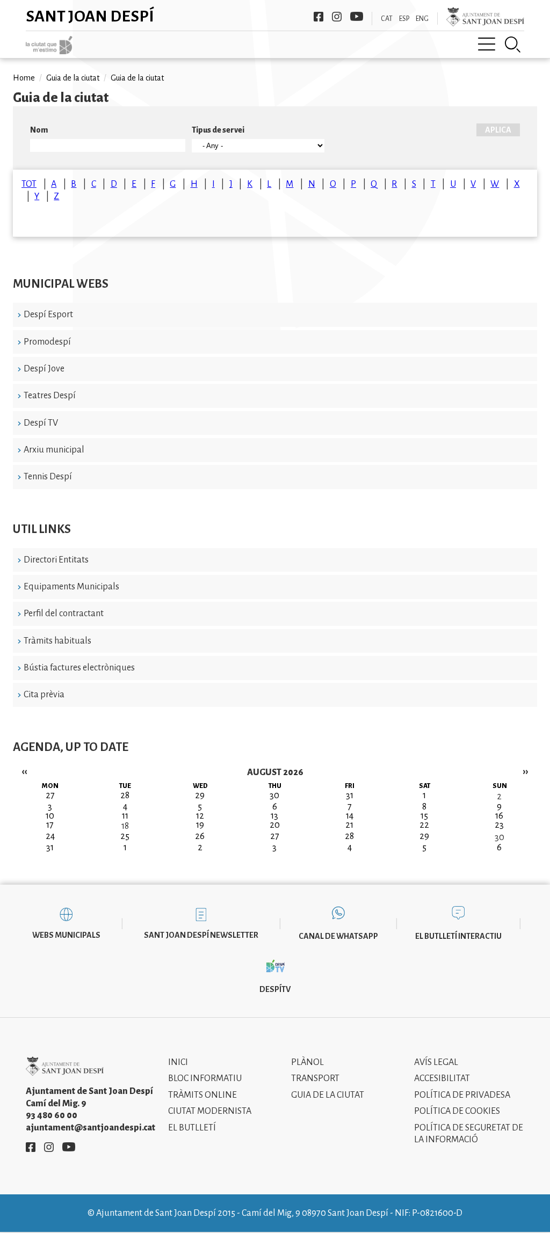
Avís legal (436, 1062)
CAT (387, 19)
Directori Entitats (56, 560)
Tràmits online (202, 1095)
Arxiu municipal (54, 450)
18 (125, 826)
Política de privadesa (462, 1095)
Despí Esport (48, 314)
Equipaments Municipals (71, 587)
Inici (178, 1062)
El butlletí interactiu (458, 936)
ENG (422, 19)
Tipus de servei (218, 130)
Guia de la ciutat (72, 78)
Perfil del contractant (64, 613)
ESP (404, 19)
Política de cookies (457, 1111)
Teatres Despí (50, 395)
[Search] (513, 44)
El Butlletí (192, 1128)
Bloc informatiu (205, 1078)
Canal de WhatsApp (338, 936)
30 (499, 837)
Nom (39, 130)
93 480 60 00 (51, 1115)
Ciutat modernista (209, 1111)
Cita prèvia (44, 694)
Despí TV (41, 423)
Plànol (307, 1062)
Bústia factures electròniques (79, 668)
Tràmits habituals (57, 641)
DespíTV (275, 989)
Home (24, 78)
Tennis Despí (48, 476)
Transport (315, 1078)
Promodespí (47, 342)
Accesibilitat (442, 1078)
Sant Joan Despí (90, 16)
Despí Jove (44, 369)
